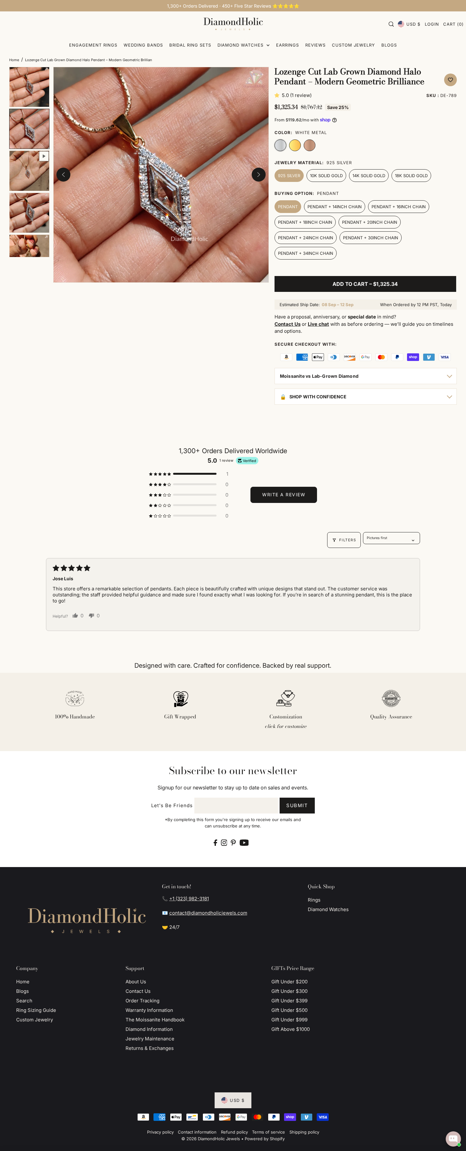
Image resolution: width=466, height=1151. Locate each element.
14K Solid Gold (369, 175)
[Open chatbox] (453, 1139)
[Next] (259, 175)
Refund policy (234, 1132)
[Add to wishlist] (450, 80)
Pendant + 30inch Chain (370, 237)
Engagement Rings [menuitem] (93, 45)
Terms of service (268, 1132)
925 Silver (289, 175)
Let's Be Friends (172, 805)
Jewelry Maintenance (150, 1039)
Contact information (197, 1132)
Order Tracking (142, 1001)
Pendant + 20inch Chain (369, 222)
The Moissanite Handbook (155, 1020)
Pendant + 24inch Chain (305, 237)
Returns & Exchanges (150, 1048)
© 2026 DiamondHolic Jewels (210, 1138)
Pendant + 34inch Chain (305, 253)
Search (24, 1001)
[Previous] (63, 175)
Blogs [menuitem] (389, 45)
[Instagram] (224, 842)
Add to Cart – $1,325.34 (365, 284)
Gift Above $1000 (290, 1029)
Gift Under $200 (289, 982)
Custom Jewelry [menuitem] (353, 45)
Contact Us (138, 991)
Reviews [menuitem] (315, 45)
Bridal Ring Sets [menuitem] (190, 45)
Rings (314, 900)
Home (14, 60)
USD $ (413, 24)
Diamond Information (149, 1029)
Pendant (288, 206)
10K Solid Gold (326, 175)
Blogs (22, 991)
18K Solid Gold (411, 175)
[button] (278, 95)
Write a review (283, 494)
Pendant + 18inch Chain (305, 222)
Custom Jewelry (34, 1020)
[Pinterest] (233, 842)
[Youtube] (244, 842)
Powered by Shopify (265, 1138)
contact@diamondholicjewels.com (208, 913)
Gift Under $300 (289, 991)
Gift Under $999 (289, 1020)
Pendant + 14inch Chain (334, 206)
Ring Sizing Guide (36, 1010)
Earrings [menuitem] (287, 45)
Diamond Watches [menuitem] (241, 45)
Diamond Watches (328, 909)
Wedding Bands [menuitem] (143, 45)
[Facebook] (215, 842)
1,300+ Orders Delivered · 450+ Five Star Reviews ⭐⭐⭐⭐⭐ (233, 6)
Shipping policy (304, 1132)
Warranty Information (149, 1010)
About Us (136, 982)
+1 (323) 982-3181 (189, 899)
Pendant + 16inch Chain (399, 206)
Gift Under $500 (289, 1010)
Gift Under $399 (289, 1001)
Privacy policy (160, 1132)
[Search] (391, 24)
